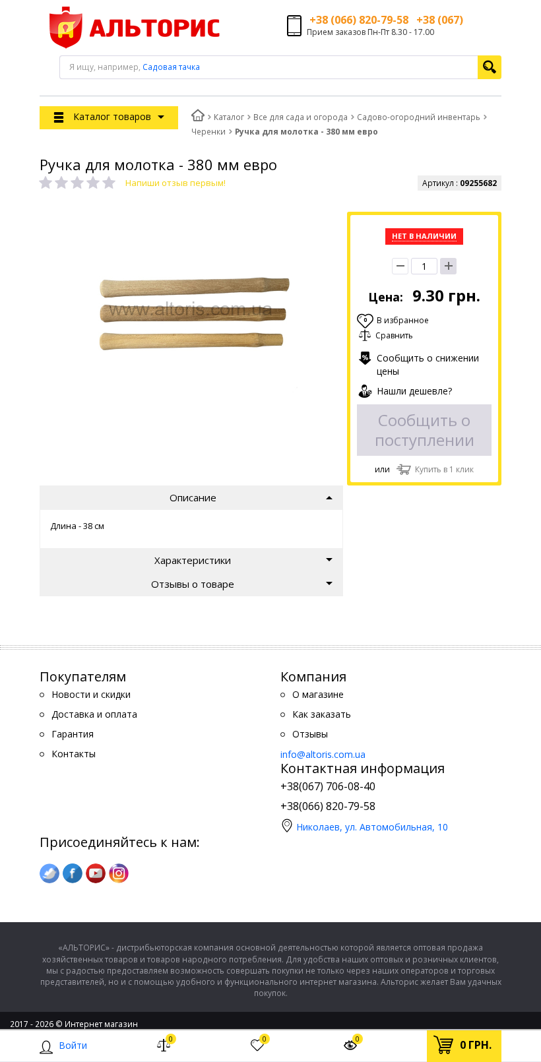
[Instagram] (119, 873)
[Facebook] (72, 873)
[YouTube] (96, 873)
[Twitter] (49, 873)
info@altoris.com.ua (323, 754)
